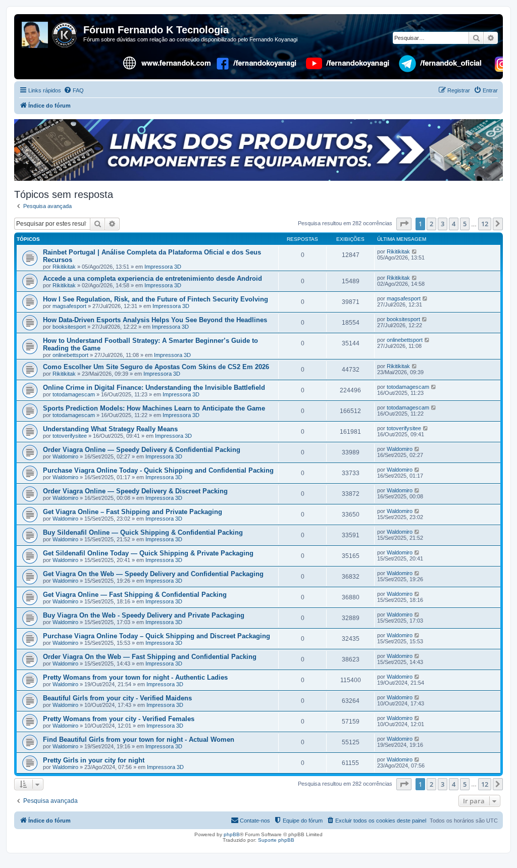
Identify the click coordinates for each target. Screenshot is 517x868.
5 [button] (465, 223)
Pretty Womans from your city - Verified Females (118, 719)
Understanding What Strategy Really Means (110, 429)
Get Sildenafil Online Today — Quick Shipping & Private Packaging (148, 553)
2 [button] (431, 223)
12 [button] (484, 223)
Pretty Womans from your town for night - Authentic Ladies (135, 677)
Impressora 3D (162, 267)
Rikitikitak (64, 267)
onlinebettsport (70, 355)
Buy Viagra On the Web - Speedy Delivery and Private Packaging (143, 615)
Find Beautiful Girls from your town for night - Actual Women (138, 739)
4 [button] (453, 223)
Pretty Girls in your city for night (93, 760)
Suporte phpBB (276, 840)
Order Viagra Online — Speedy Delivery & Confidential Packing (141, 449)
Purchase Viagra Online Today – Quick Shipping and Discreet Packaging (156, 636)
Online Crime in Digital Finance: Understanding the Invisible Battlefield (154, 387)
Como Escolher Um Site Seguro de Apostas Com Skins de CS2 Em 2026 (156, 367)
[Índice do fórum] (50, 33)
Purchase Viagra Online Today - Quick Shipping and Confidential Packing (158, 470)
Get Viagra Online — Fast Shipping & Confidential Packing (135, 594)
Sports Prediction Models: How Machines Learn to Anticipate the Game (154, 408)
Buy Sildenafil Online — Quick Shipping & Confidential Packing (143, 532)
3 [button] (442, 223)
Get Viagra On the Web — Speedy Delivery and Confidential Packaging (153, 574)
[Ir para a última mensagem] (414, 251)
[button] (403, 224)
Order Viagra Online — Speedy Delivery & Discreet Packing (135, 491)
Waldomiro (65, 456)
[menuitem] (74, 90)
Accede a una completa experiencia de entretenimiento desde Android (152, 278)
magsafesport (69, 306)
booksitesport (69, 327)
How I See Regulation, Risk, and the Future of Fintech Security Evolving (155, 299)
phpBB (232, 834)
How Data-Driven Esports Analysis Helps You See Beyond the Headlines (155, 320)
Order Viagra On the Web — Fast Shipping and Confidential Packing (149, 656)
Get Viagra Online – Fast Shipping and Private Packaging (132, 512)
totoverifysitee (70, 436)
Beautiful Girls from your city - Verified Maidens (117, 698)
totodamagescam (74, 394)
